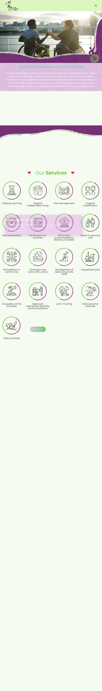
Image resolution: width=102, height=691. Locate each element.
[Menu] (96, 5)
